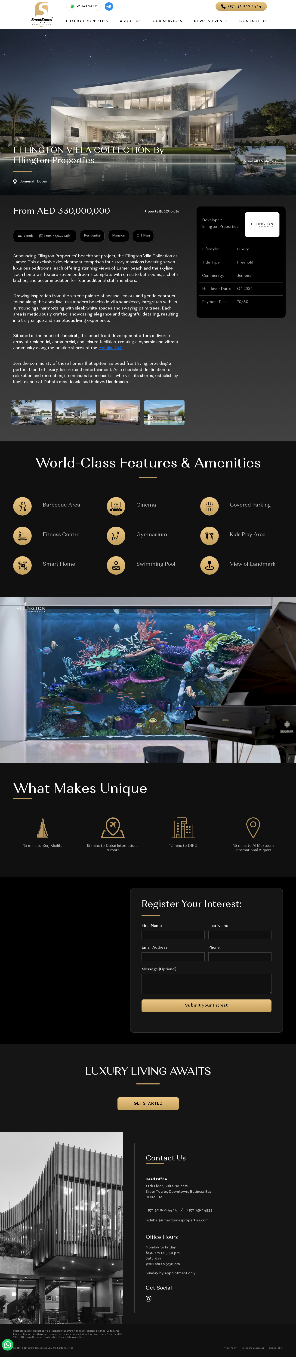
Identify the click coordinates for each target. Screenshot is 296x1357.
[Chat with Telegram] (109, 6)
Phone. (214, 948)
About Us (130, 21)
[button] (7, 1345)
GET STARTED (148, 1103)
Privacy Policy (230, 1348)
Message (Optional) (159, 969)
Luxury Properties (87, 21)
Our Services (167, 21)
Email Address (155, 948)
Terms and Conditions (253, 1348)
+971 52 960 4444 (161, 1210)
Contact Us (253, 21)
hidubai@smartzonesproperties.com (177, 1220)
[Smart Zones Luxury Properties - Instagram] (148, 1298)
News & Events (211, 21)
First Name (152, 926)
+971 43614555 (200, 1210)
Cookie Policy (276, 1348)
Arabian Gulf (111, 348)
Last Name (218, 926)
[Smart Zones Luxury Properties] (42, 14)
